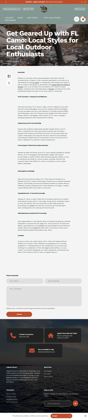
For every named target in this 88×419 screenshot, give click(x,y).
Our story (47, 374)
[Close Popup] (85, 416)
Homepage (47, 371)
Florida (51, 89)
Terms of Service (12, 402)
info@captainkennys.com (11, 9)
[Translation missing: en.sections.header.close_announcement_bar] (85, 2)
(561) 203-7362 (28, 9)
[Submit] (75, 403)
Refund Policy (11, 394)
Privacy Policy (11, 396)
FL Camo (35, 82)
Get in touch (48, 376)
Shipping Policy (11, 399)
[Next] (82, 2)
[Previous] (6, 2)
